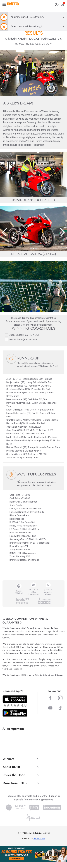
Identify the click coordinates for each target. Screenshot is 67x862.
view (23, 325)
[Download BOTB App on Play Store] (14, 713)
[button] (31, 248)
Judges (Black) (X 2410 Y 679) (24, 335)
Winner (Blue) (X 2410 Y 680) (23, 339)
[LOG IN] (57, 4)
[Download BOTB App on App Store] (14, 701)
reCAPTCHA (39, 838)
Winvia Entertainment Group (48, 675)
